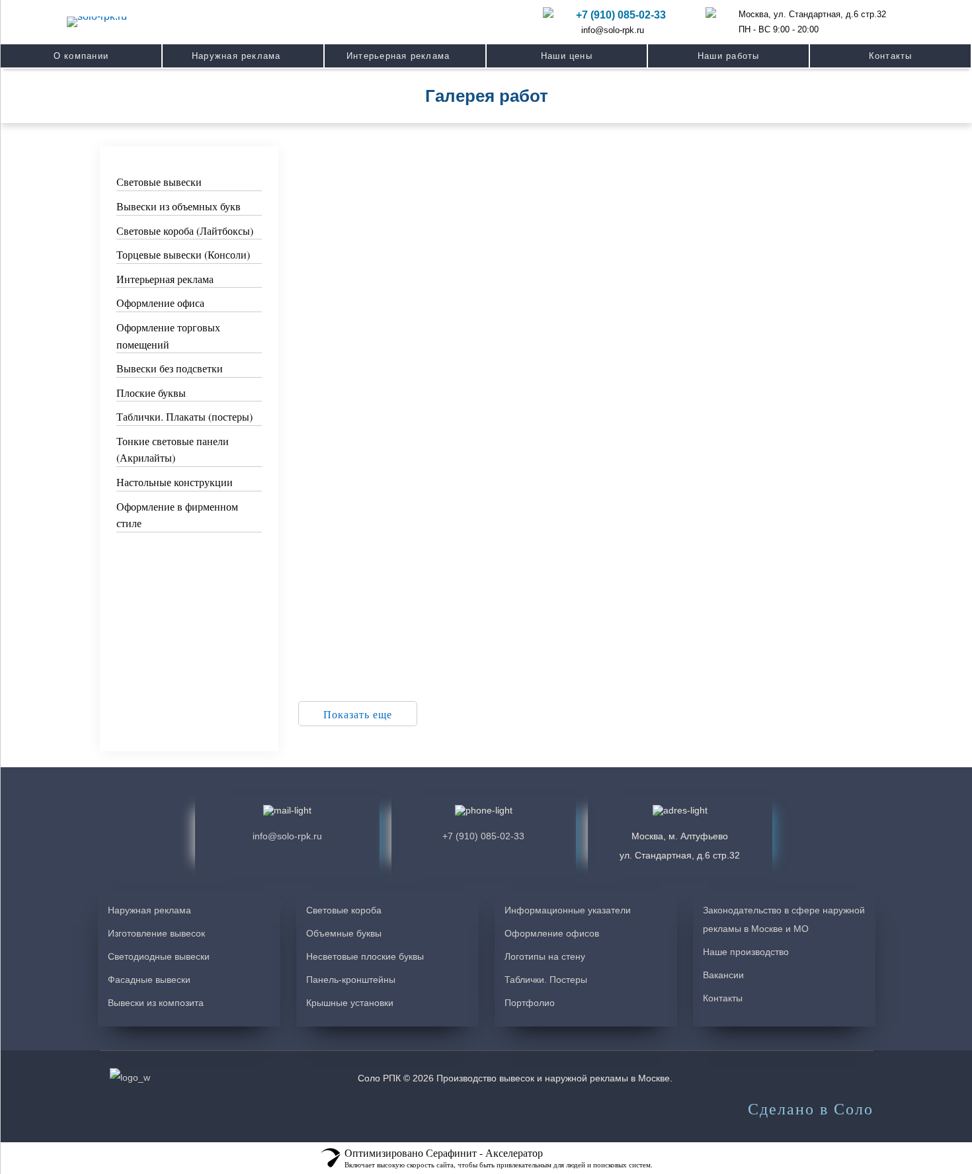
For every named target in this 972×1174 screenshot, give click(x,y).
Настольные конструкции (174, 482)
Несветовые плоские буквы (365, 956)
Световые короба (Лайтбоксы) (184, 230)
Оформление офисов (552, 933)
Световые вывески (159, 182)
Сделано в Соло (810, 1109)
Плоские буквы (151, 392)
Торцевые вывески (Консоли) (183, 254)
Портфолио (530, 1002)
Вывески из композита (156, 1002)
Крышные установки (349, 1002)
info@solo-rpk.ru (612, 30)
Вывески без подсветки (169, 368)
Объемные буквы (344, 933)
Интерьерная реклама (165, 279)
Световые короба (344, 910)
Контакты (723, 998)
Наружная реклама (149, 910)
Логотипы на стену (545, 956)
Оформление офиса (160, 303)
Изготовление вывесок (156, 933)
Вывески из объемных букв (178, 206)
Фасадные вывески (149, 979)
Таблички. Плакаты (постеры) (184, 416)
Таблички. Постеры (546, 979)
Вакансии (723, 975)
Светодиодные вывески (159, 956)
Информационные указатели (568, 910)
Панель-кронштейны (350, 979)
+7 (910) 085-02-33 (621, 15)
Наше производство (746, 951)
